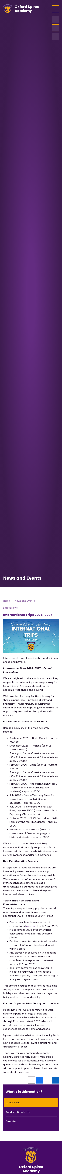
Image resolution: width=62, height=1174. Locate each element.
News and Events (25, 600)
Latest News (10, 607)
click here (31, 926)
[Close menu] (55, 8)
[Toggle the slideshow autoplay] (55, 36)
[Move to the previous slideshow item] (55, 27)
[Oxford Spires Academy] (7, 9)
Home (6, 600)
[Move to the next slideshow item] (55, 19)
